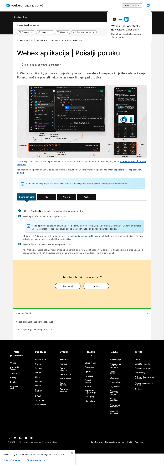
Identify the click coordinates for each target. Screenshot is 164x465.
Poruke (13, 382)
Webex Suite (40, 359)
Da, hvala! (68, 286)
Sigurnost (39, 400)
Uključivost (115, 387)
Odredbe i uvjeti (97, 442)
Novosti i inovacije (114, 412)
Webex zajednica (114, 400)
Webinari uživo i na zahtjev (114, 392)
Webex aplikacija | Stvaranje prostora (34, 329)
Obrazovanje (90, 363)
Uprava (88, 371)
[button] (148, 5)
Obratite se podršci (143, 364)
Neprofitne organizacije (90, 391)
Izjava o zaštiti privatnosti (114, 442)
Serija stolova (63, 369)
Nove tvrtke (90, 397)
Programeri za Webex (115, 406)
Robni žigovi (139, 442)
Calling (13, 378)
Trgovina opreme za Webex (144, 384)
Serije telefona (64, 384)
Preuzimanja (115, 359)
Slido (37, 377)
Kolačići (129, 442)
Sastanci (14, 373)
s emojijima (71, 236)
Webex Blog (140, 373)
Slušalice (64, 359)
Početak (17, 17)
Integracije (114, 378)
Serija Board (65, 379)
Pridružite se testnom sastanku (115, 365)
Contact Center (38, 391)
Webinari (39, 381)
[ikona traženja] (124, 6)
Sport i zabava (88, 381)
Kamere (63, 364)
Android (66, 197)
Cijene (13, 363)
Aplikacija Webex (14, 368)
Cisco (137, 359)
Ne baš (96, 286)
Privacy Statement (12, 460)
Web (86, 197)
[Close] (72, 453)
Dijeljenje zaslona (14, 387)
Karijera (138, 389)
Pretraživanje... (131, 5)
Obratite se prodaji (143, 368)
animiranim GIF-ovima (89, 236)
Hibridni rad (90, 401)
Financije (89, 376)
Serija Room (65, 374)
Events (38, 386)
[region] (37, 457)
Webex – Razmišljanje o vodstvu (144, 378)
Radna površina (26, 197)
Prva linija (89, 386)
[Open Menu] (156, 5)
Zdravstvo (89, 367)
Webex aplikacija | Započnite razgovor (34, 322)
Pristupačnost (116, 382)
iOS (46, 197)
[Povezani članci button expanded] (147, 313)
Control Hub (40, 405)
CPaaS (38, 396)
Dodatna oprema (64, 390)
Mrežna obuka (113, 373)
